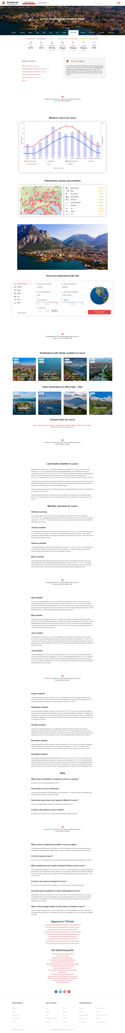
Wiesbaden (53, 427)
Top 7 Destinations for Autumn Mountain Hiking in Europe (62, 936)
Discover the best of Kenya (62, 982)
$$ (48, 310)
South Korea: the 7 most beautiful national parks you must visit (62, 976)
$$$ (56, 310)
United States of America (52, 1018)
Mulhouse (59, 427)
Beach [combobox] (38, 295)
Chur (64, 427)
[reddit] (64, 991)
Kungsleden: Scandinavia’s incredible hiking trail (62, 966)
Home (4, 7)
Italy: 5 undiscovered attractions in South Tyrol (62, 962)
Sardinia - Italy (82, 1018)
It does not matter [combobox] (66, 295)
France (64, 1011)
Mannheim (74, 425)
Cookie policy (16, 1018)
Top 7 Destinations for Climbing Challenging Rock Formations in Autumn (62, 943)
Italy (15, 7)
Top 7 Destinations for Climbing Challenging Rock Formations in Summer (62, 927)
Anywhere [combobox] (39, 287)
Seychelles (99, 1011)
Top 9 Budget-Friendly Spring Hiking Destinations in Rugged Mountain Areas (62, 924)
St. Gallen (88, 425)
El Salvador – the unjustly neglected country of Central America (63, 978)
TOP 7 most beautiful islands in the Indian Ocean (62, 974)
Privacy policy (16, 1015)
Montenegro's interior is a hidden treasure (62, 957)
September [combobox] (65, 287)
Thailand (48, 1011)
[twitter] (60, 991)
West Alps (21, 7)
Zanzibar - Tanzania (101, 1022)
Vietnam (65, 1018)
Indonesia (48, 1022)
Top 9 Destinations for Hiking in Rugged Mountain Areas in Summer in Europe (62, 931)
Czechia (98, 1018)
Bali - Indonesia (82, 1022)
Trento (39, 425)
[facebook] (56, 991)
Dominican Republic (84, 1015)
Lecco (28, 7)
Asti (48, 425)
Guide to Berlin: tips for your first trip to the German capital (62, 970)
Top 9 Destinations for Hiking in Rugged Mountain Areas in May (62, 929)
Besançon (68, 427)
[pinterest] (69, 991)
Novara (35, 425)
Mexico (64, 1015)
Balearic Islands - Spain (101, 1015)
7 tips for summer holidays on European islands (62, 953)
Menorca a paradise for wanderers (62, 968)
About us (15, 1008)
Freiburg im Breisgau (60, 425)
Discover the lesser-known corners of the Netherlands (63, 959)
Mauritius (81, 1011)
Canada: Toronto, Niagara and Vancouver (62, 980)
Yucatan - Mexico (100, 1008)
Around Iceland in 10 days (62, 955)
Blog (14, 1011)
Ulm (73, 427)
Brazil (64, 1008)
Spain (47, 1015)
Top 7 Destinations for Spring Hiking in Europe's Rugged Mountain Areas (62, 934)
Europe (10, 7)
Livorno (80, 425)
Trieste (84, 425)
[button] (23, 208)
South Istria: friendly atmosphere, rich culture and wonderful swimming (62, 964)
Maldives (81, 1008)
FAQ (13, 1022)
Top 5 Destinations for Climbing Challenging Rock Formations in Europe (62, 941)
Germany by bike (62, 972)
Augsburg (51, 425)
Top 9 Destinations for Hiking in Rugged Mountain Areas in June (62, 938)
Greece (65, 1022)
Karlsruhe (68, 425)
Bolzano (44, 425)
